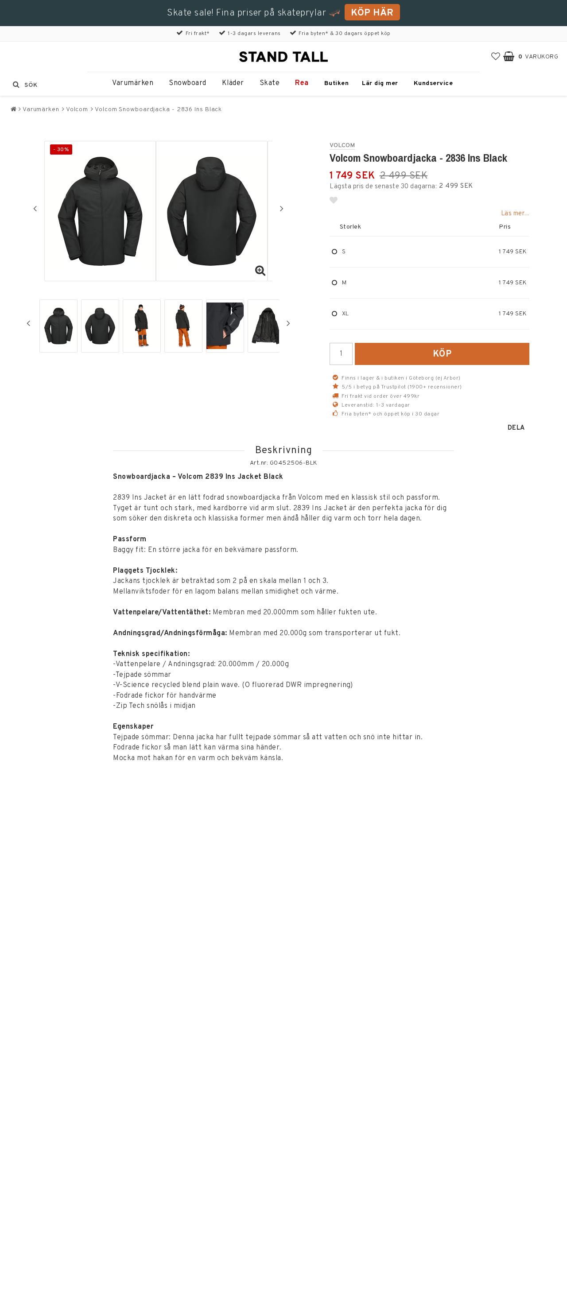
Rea (302, 83)
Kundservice (433, 83)
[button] (496, 57)
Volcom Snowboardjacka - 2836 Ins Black (158, 109)
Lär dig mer (380, 83)
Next (282, 208)
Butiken (336, 83)
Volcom (77, 109)
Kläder (233, 83)
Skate (270, 83)
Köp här (372, 13)
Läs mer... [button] (515, 214)
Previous (35, 208)
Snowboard (187, 83)
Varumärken (132, 83)
